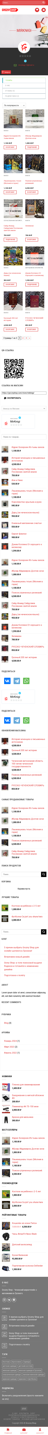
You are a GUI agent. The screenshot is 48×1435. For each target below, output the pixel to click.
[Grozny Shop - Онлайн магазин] (10, 10)
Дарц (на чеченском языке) (12, 274)
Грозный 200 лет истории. (11, 319)
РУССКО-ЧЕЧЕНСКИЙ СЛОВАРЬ (34, 319)
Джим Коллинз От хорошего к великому (34, 274)
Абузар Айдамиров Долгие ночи (33, 137)
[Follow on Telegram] (14, 1300)
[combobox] (24, 408)
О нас (7, 85)
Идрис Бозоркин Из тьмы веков (12, 137)
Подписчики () (12, 96)
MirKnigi (15, 421)
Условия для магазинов (33, 1419)
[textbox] (23, 408)
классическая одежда (12, 1375)
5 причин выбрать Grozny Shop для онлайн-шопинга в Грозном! (21, 949)
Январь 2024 (10, 1041)
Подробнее (32, 147)
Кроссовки (16, 1362)
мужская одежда (9, 1379)
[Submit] (43, 3)
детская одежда (9, 1366)
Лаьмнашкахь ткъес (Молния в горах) (12, 182)
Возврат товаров (12, 1419)
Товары (8, 80)
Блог (33, 1413)
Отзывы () (10, 91)
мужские (22, 1379)
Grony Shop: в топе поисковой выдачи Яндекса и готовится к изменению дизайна (23, 966)
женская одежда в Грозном (30, 1370)
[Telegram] (17, 681)
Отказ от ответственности (24, 1417)
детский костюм (25, 1366)
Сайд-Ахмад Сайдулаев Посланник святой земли (13, 228)
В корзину (10, 147)
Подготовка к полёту (14, 975)
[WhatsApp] (26, 681)
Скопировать (13, 398)
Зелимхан (29, 226)
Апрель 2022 (10, 1053)
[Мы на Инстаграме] (4, 1300)
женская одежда (9, 1370)
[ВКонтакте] (7, 681)
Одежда (27, 1362)
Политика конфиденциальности (24, 1415)
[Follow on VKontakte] (9, 1300)
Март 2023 (9, 1047)
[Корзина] (43, 10)
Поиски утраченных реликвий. (33, 182)
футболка (32, 1379)
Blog (6, 1023)
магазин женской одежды (33, 1375)
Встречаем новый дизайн (17, 957)
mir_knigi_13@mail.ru (26, 65)
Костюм (6, 1362)
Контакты (24, 1413)
